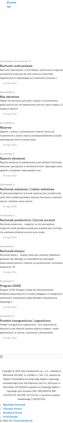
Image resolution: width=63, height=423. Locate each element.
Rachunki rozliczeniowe (16, 66)
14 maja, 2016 (10, 114)
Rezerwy (6, 127)
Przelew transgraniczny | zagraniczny (25, 320)
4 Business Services (12, 409)
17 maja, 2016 (10, 83)
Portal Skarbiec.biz (23, 421)
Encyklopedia (6, 61)
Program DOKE (10, 285)
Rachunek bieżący (12, 251)
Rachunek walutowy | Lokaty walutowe (27, 189)
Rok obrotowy (9, 97)
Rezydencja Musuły (12, 413)
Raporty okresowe (12, 158)
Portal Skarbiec (10, 417)
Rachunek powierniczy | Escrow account (27, 220)
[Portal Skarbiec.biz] (31, 357)
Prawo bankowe (20, 61)
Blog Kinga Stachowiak (14, 405)
